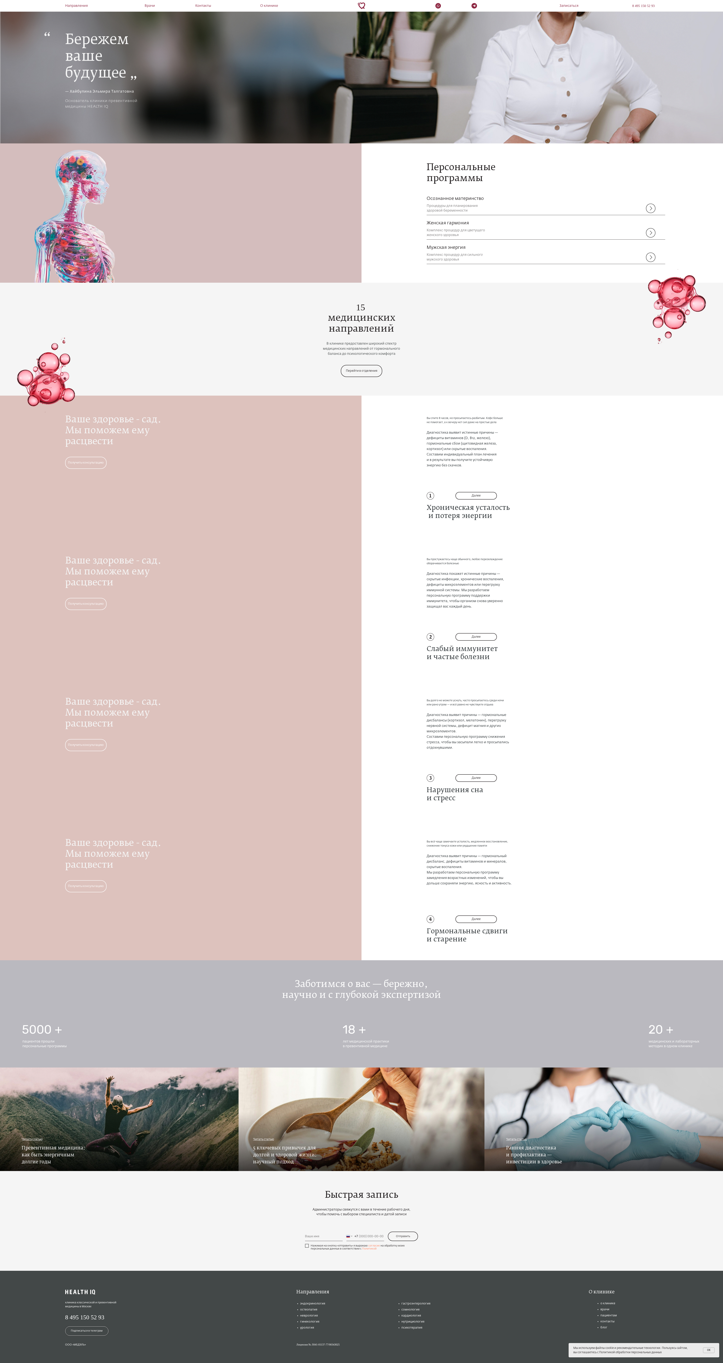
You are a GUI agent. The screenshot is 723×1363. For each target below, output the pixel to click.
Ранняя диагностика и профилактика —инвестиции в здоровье (534, 1155)
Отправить (403, 1236)
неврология (309, 1315)
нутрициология (412, 1321)
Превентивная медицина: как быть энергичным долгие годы (53, 1155)
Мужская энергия (446, 247)
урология (307, 1327)
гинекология (309, 1321)
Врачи (150, 6)
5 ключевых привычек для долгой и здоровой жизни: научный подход (285, 1155)
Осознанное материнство (455, 198)
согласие (374, 1245)
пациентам (608, 1315)
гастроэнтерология (415, 1303)
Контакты (203, 6)
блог (603, 1327)
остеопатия (308, 1309)
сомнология (410, 1309)
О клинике (269, 6)
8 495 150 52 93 (84, 1317)
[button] (569, 6)
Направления (76, 6)
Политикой (369, 1248)
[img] (119, 1119)
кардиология (411, 1315)
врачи (604, 1309)
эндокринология (312, 1303)
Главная (70, 20)
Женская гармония (448, 223)
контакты (607, 1321)
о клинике (607, 1303)
